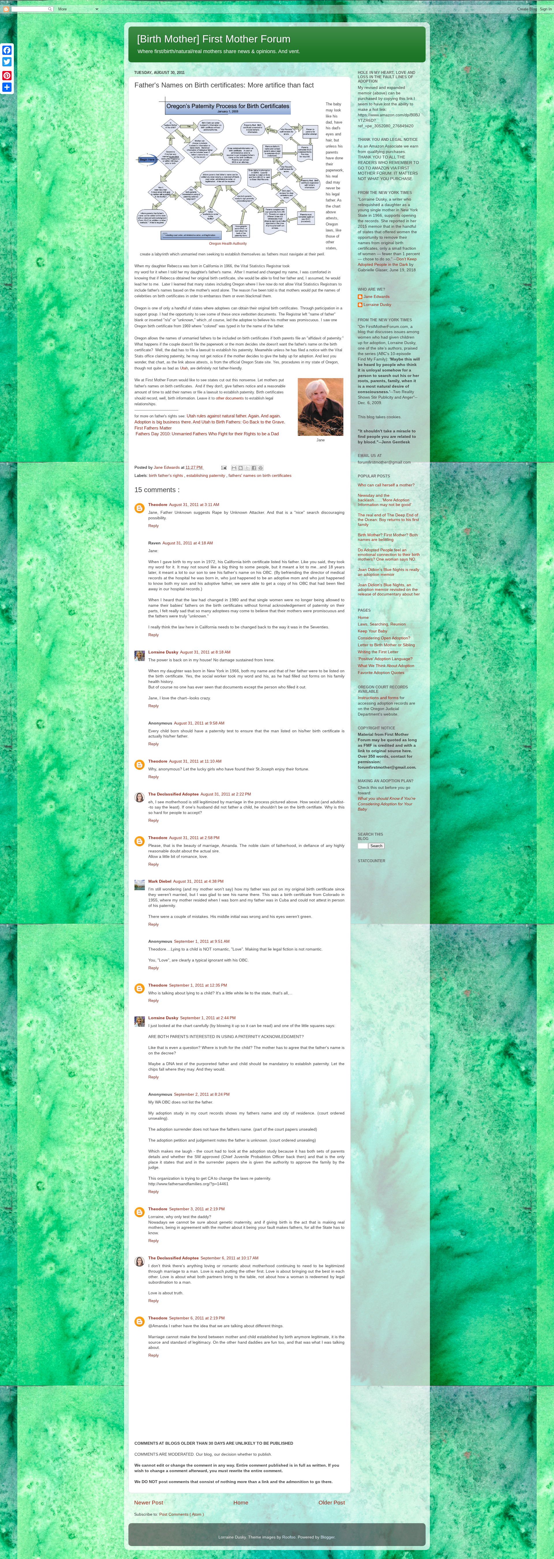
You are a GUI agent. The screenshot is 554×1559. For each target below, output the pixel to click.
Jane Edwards (377, 296)
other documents (230, 398)
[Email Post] (223, 467)
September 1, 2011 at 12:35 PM (198, 985)
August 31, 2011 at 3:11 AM (194, 505)
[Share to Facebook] (254, 468)
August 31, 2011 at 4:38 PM (198, 881)
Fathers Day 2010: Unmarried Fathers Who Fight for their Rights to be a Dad (206, 434)
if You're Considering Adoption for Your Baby (386, 804)
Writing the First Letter (378, 652)
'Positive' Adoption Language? (385, 659)
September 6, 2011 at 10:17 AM (230, 1258)
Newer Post (148, 1503)
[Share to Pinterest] (260, 468)
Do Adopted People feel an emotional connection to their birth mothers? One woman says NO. (389, 554)
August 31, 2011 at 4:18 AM (187, 543)
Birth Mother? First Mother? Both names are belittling (388, 537)
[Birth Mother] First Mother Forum (214, 39)
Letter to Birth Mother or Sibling (386, 645)
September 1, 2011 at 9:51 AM (202, 941)
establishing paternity (206, 475)
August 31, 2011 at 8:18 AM (205, 652)
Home (240, 1503)
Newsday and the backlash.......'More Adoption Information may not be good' (384, 500)
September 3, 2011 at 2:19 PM (197, 1209)
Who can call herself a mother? (386, 485)
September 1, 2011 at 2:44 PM (208, 1018)
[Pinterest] (7, 75)
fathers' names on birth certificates (260, 475)
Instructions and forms (378, 698)
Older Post (332, 1503)
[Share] (7, 87)
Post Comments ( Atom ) (181, 1514)
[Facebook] (7, 50)
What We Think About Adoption (386, 666)
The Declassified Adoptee (173, 794)
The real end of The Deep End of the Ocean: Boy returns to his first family (388, 519)
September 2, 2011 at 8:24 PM (202, 1094)
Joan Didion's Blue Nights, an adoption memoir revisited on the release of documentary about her (389, 589)
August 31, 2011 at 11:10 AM (195, 761)
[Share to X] (247, 468)
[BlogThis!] (241, 468)
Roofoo (288, 1537)
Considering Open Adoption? (384, 638)
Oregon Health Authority (228, 244)
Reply (153, 526)
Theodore (157, 505)
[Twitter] (7, 62)
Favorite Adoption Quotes (381, 673)
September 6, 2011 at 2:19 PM (197, 1318)
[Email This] (234, 468)
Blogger (327, 1537)
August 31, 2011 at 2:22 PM (226, 794)
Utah (184, 368)
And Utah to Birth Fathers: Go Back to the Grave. (239, 422)
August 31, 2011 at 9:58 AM (199, 723)
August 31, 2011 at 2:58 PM (194, 838)
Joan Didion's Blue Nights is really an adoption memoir (388, 571)
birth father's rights (166, 475)
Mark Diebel (159, 881)
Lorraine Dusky (163, 652)
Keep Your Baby (372, 631)
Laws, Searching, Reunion (382, 624)
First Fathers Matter (153, 428)
